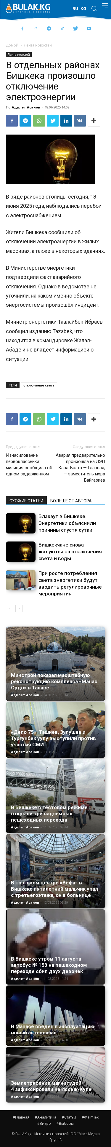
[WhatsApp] (39, 121)
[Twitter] (75, 29)
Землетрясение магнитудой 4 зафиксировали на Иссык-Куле (51, 1086)
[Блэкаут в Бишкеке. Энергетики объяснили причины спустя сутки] (21, 523)
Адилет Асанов (26, 107)
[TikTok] (62, 29)
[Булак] (28, 8)
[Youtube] (89, 29)
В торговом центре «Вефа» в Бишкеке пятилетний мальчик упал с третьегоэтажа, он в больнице (54, 889)
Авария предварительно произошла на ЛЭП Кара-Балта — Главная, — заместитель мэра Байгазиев (80, 468)
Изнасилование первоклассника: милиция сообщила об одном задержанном (29, 465)
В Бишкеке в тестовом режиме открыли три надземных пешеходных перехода (49, 813)
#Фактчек (90, 1117)
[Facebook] (22, 29)
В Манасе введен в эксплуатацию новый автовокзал (52, 1029)
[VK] (80, 121)
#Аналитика (45, 1117)
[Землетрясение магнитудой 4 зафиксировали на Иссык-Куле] (55, 1075)
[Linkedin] (66, 121)
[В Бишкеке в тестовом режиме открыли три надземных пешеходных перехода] (55, 796)
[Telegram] (49, 29)
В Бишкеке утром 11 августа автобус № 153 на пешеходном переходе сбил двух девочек (49, 965)
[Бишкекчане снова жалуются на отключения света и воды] (21, 551)
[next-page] (19, 608)
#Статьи (69, 1117)
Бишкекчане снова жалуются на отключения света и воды (70, 551)
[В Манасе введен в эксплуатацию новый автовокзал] (55, 1015)
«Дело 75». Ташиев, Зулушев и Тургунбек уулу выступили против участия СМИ (53, 738)
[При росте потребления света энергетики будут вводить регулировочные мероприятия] (21, 580)
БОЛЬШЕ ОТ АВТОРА (71, 501)
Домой (12, 45)
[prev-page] (9, 608)
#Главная (21, 1117)
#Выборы (65, 1123)
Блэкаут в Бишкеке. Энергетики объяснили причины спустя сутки (67, 523)
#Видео (44, 1123)
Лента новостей (38, 45)
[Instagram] (35, 29)
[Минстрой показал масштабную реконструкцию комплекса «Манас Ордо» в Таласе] (55, 664)
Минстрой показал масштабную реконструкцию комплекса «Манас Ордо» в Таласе (54, 681)
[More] (94, 121)
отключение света (38, 385)
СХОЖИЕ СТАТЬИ (26, 501)
